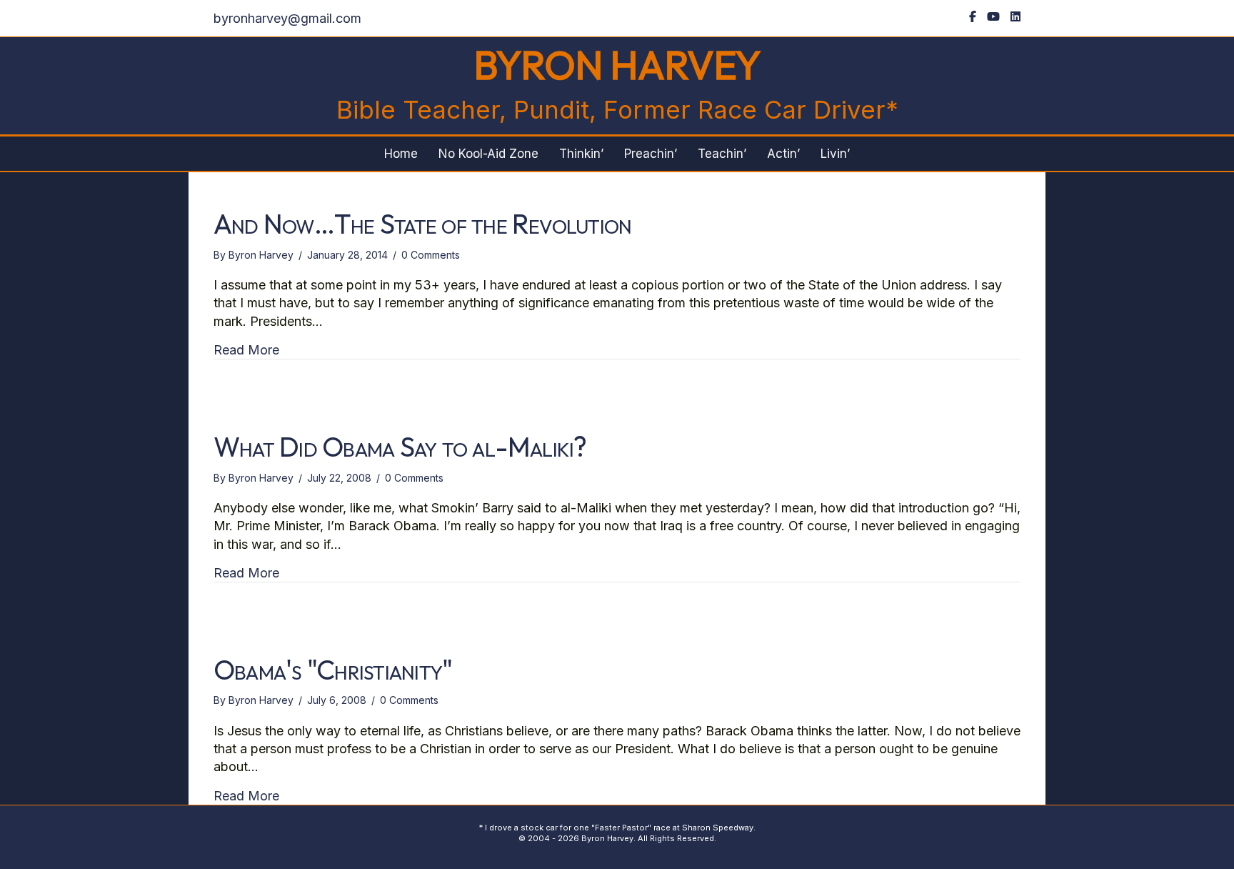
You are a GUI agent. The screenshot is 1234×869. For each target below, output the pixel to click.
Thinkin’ (581, 154)
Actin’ (783, 154)
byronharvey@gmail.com (287, 18)
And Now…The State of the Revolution (422, 224)
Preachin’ (650, 154)
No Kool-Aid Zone (488, 154)
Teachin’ (722, 154)
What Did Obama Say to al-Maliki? (400, 446)
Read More (246, 349)
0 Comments (430, 255)
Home (401, 154)
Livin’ (835, 154)
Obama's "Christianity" (333, 669)
